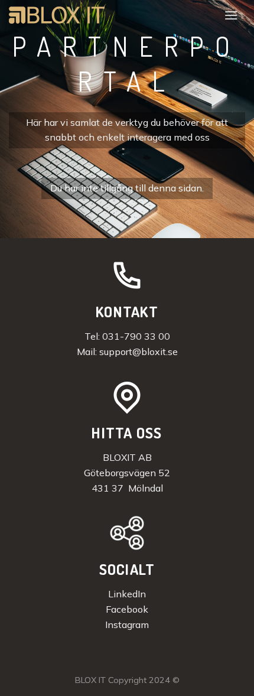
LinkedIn (127, 594)
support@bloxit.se (138, 351)
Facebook (127, 609)
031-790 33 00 (136, 336)
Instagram (127, 624)
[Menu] (231, 15)
